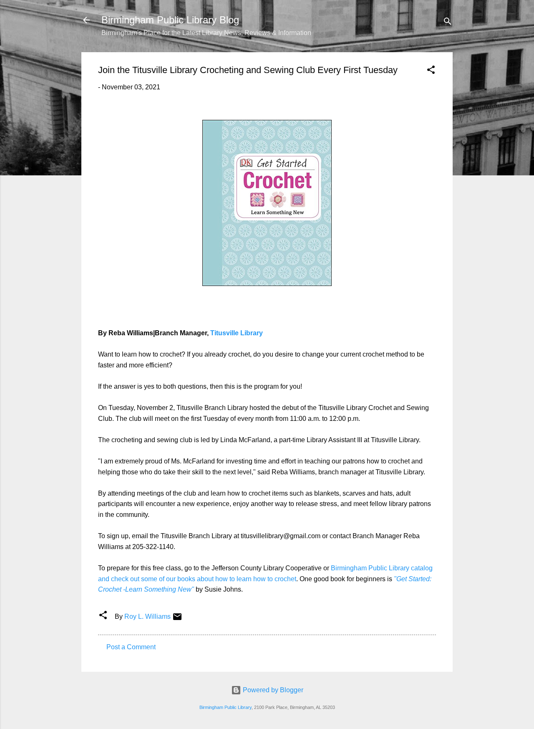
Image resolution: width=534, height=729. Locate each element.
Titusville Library (236, 333)
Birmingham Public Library (225, 707)
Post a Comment (131, 647)
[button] (431, 71)
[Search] (448, 22)
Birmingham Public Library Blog (170, 19)
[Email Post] (177, 619)
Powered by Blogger (272, 690)
